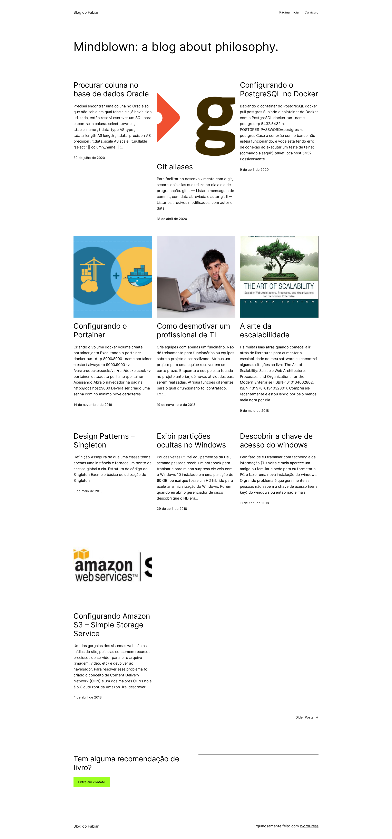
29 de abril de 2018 (172, 509)
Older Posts (306, 717)
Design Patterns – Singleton (104, 440)
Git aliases (175, 166)
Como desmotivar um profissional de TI (193, 330)
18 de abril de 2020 (172, 219)
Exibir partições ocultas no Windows (191, 440)
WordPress (309, 826)
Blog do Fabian (86, 12)
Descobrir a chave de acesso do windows (276, 440)
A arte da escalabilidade (265, 330)
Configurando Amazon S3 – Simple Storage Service (112, 625)
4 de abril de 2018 (88, 697)
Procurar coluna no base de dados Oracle (111, 89)
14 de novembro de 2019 (93, 405)
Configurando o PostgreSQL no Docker (279, 89)
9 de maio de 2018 (254, 410)
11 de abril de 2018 (254, 503)
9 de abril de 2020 (254, 169)
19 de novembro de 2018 (176, 405)
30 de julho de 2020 (89, 158)
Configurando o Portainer (100, 330)
